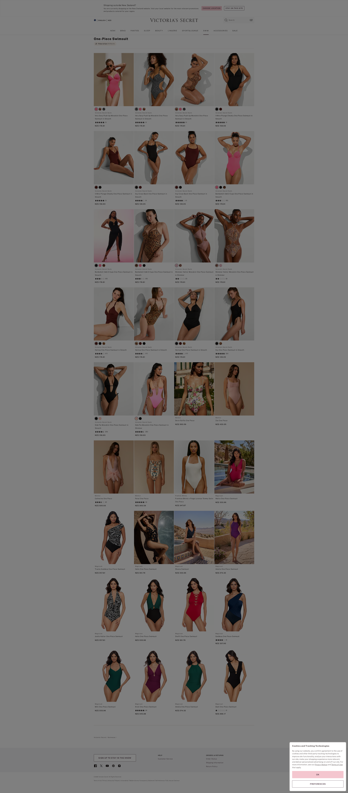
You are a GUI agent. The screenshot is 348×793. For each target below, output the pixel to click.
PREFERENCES (318, 784)
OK (317, 774)
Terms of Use (337, 765)
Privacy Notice (321, 765)
